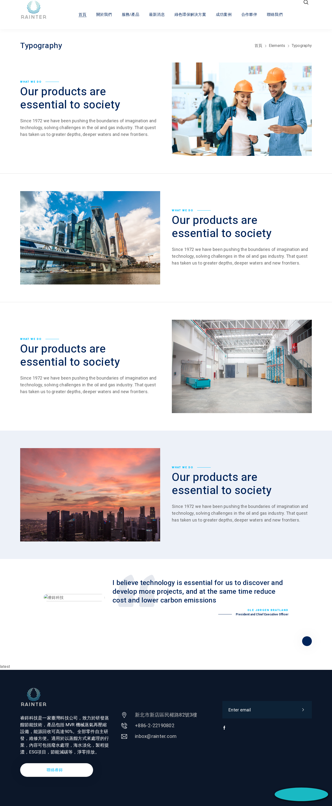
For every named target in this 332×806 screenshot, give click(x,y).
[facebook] (224, 730)
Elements (277, 45)
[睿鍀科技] (38, 9)
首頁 (258, 45)
